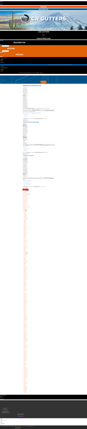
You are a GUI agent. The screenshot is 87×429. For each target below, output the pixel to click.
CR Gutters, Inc (2, 0)
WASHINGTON (43, 9)
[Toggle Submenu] (25, 210)
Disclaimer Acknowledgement (23, 426)
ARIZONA (43, 7)
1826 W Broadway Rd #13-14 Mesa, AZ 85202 (14, 426)
